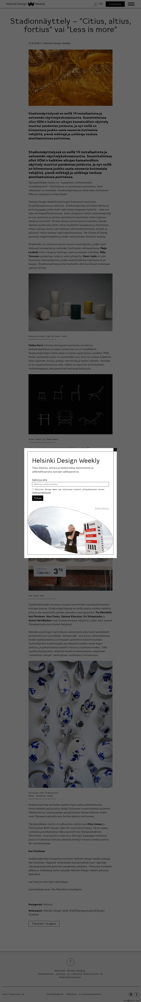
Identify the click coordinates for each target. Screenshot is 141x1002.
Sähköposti (39, 479)
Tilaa (37, 498)
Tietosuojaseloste (41, 492)
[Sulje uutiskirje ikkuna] (115, 449)
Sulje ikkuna (102, 508)
